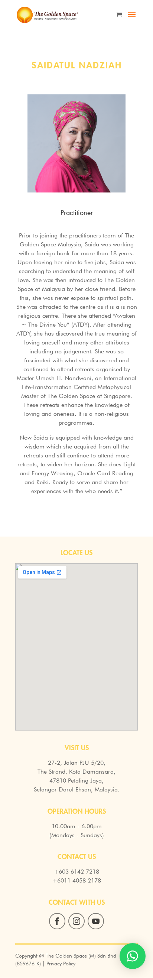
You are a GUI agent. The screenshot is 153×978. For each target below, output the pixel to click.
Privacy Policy (60, 963)
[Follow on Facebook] (57, 921)
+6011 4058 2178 (76, 880)
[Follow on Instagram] (76, 921)
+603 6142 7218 (76, 871)
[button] (133, 956)
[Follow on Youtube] (96, 921)
